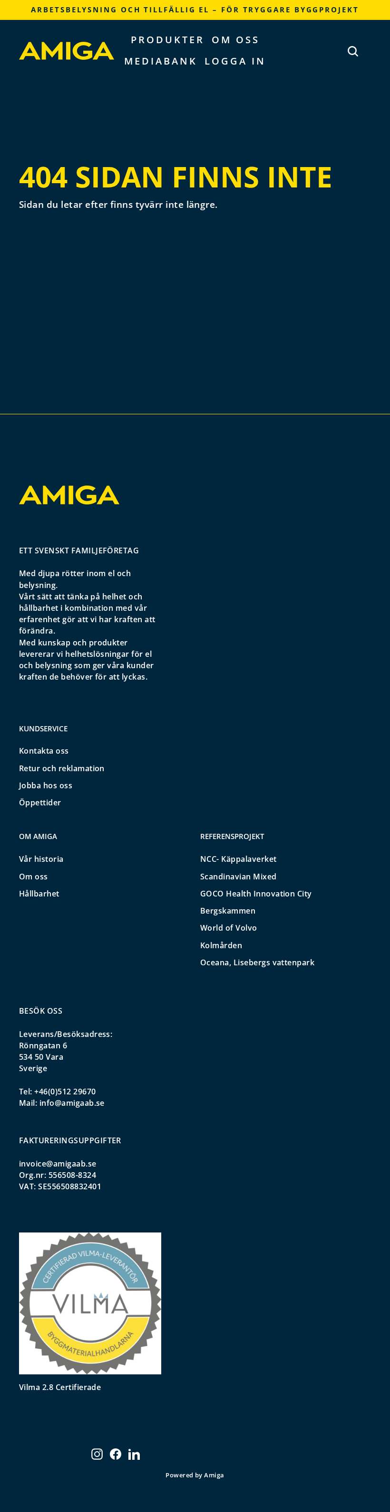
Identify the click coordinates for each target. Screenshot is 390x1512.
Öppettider (40, 802)
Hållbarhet (39, 893)
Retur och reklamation (62, 768)
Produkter (168, 39)
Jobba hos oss (45, 785)
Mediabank (160, 61)
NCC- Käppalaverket (238, 859)
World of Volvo (228, 928)
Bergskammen (227, 910)
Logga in (235, 61)
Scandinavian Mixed (238, 876)
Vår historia (41, 859)
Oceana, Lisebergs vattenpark (257, 962)
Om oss (236, 39)
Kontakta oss (44, 751)
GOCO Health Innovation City (256, 893)
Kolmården (221, 945)
